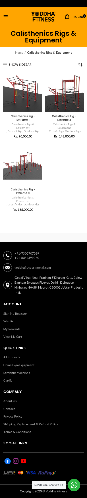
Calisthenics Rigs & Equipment (23, 125)
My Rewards (12, 329)
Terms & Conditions (17, 432)
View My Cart (12, 336)
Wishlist (9, 321)
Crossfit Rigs (15, 131)
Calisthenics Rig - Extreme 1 (23, 117)
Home (19, 52)
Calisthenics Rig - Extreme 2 (64, 117)
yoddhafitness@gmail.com (32, 267)
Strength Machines (16, 373)
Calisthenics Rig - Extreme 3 (23, 191)
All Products (12, 357)
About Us (10, 401)
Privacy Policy (12, 416)
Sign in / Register (15, 313)
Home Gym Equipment (19, 365)
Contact (9, 409)
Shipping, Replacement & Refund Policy (30, 424)
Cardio (7, 380)
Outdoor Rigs (31, 131)
